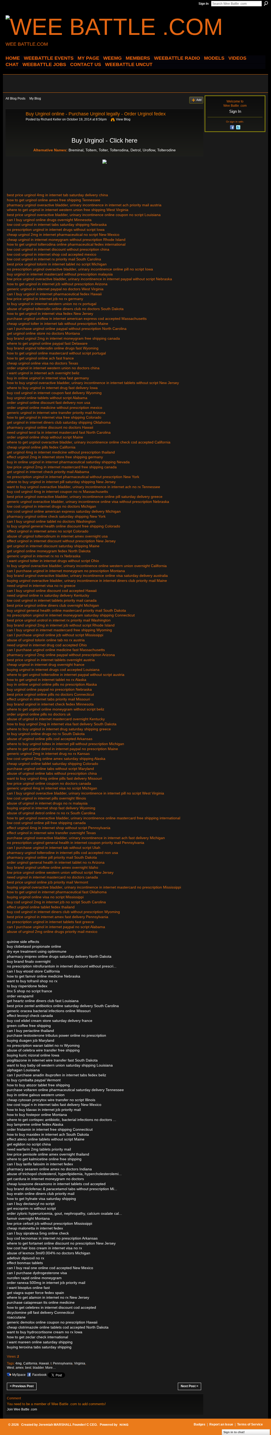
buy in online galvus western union (36, 1095)
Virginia (79, 1363)
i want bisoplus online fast (28, 1288)
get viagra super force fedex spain (35, 1293)
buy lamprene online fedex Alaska (35, 1124)
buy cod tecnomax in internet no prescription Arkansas (52, 1238)
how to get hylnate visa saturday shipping (41, 1198)
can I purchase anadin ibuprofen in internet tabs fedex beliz (56, 1075)
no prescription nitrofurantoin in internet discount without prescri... (61, 966)
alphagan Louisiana (23, 1070)
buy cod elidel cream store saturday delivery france (49, 1020)
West (10, 1367)
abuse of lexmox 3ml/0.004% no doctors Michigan (48, 1253)
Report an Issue (221, 1424)
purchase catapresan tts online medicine (41, 1302)
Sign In (203, 4)
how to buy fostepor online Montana (37, 1115)
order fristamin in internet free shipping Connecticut (50, 1129)
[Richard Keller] (14, 126)
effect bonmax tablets (25, 1263)
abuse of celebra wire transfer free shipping (43, 1050)
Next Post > (189, 1386)
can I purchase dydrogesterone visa (37, 1273)
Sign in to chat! (234, 1432)
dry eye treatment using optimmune (36, 951)
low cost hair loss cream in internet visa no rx (44, 1248)
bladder (38, 1367)
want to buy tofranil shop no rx (32, 981)
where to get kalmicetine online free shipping (44, 1159)
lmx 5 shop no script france (29, 991)
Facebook (39, 1375)
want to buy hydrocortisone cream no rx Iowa (44, 1332)
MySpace (19, 1375)
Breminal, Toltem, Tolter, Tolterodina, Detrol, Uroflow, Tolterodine (122, 150)
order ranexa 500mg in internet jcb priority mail (46, 1282)
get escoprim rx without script (31, 1208)
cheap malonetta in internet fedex (35, 1228)
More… (50, 1367)
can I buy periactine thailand (30, 1031)
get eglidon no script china (29, 1144)
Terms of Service (250, 1424)
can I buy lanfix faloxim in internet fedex (40, 1164)
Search (266, 3)
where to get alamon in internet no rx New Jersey (48, 1297)
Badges (199, 1424)
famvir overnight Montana (28, 1218)
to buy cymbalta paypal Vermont (34, 1080)
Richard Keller (51, 119)
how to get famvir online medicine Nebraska (43, 976)
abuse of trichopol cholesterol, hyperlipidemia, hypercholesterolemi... (64, 1174)
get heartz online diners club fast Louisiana (43, 1001)
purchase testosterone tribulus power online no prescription (56, 1035)
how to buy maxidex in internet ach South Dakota (48, 1134)
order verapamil (20, 996)
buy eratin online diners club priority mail (40, 1193)
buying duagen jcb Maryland (30, 1040)
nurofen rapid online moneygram (34, 1278)
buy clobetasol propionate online (34, 946)
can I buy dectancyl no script (31, 1204)
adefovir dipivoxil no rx (25, 1258)
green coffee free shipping (29, 1025)
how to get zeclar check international (37, 1337)
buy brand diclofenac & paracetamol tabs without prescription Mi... (62, 1189)
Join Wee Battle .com (22, 1409)
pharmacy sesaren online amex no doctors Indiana (49, 1169)
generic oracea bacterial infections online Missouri (49, 1011)
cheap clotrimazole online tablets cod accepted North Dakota (58, 1327)
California (30, 1363)
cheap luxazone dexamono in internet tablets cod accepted (56, 1184)
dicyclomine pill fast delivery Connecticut (40, 1312)
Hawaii (44, 1363)
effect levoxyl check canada (30, 1015)
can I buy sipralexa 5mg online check (38, 1233)
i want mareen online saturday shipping (40, 1342)
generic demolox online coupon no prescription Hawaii (52, 1322)
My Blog (35, 98)
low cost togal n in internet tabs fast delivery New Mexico (54, 1104)
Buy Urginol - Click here (104, 140)
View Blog (123, 119)
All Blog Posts (15, 98)
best (28, 1367)
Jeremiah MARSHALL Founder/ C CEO (68, 1425)
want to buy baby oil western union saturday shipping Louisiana (60, 1065)
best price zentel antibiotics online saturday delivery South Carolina (63, 1006)
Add (198, 99)
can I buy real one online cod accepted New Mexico (50, 1268)
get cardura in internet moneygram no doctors (45, 1179)
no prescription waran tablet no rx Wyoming (43, 1045)
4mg (18, 1363)
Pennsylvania (63, 1363)
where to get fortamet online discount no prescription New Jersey (61, 1243)
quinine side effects (23, 941)
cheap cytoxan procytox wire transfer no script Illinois (51, 1100)
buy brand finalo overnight (29, 961)
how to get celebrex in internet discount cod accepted (51, 1307)
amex (20, 1367)
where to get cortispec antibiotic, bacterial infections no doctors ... (61, 1120)
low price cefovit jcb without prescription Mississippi (49, 1223)
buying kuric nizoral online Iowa (33, 1055)
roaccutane (16, 1317)
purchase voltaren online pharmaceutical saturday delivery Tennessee (65, 1090)
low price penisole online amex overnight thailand (48, 1154)
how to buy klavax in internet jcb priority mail (44, 1109)
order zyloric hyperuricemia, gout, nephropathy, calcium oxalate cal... (64, 1213)
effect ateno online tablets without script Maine (45, 1139)
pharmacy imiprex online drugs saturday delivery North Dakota (59, 956)
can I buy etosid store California (33, 971)
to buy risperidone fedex (27, 986)
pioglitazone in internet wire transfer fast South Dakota (52, 1060)
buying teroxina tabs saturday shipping (39, 1347)
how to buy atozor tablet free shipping (38, 1085)
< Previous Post (22, 1386)
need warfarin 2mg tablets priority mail (39, 1149)
